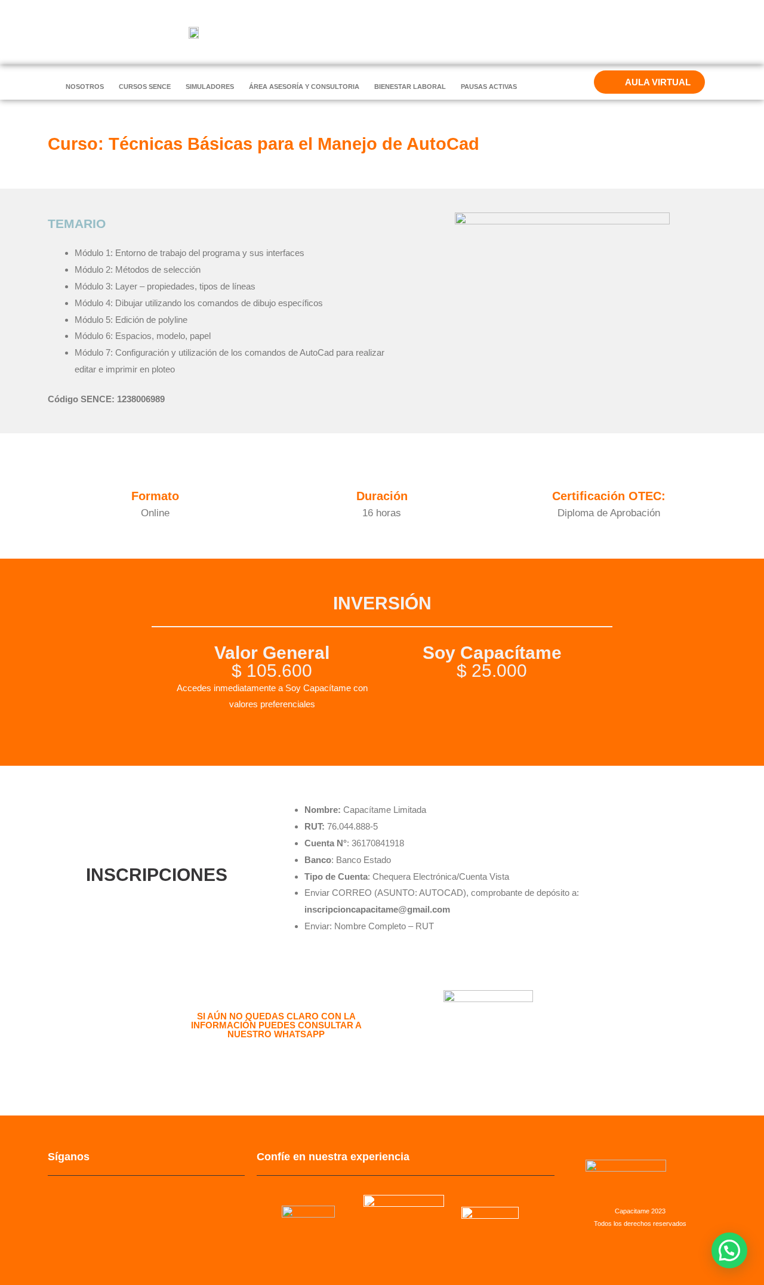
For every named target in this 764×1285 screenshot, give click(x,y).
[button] (729, 1250)
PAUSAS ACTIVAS (489, 86)
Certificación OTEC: (609, 496)
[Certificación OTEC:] (608, 478)
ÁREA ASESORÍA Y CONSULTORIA (304, 86)
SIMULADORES (210, 86)
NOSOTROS (85, 86)
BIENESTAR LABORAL (410, 86)
